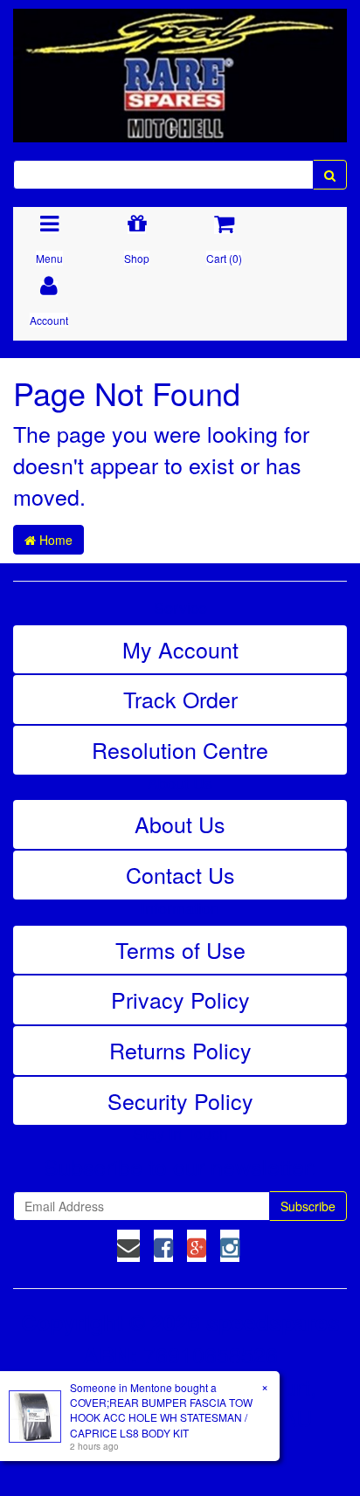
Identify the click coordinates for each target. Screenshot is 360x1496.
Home (54, 539)
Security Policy (180, 1100)
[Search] (330, 175)
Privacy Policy (180, 999)
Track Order (180, 698)
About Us (180, 823)
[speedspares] (180, 67)
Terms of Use (180, 949)
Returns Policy (180, 1049)
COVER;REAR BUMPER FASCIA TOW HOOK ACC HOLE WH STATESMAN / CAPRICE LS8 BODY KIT (161, 1417)
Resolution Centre (180, 749)
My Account (180, 649)
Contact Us (180, 874)
